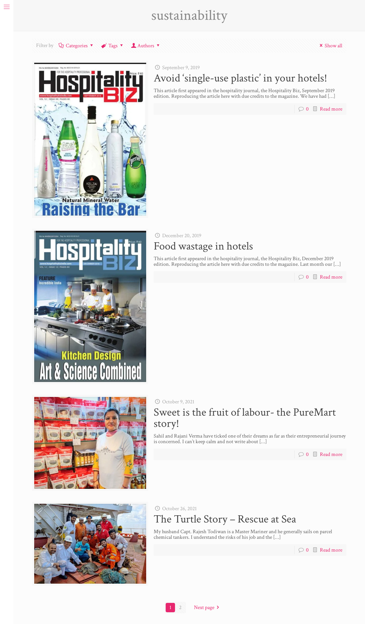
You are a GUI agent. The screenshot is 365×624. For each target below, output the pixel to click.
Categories (77, 45)
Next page (204, 607)
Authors (145, 45)
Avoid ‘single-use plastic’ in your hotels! (240, 78)
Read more (331, 109)
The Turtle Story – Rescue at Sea (225, 519)
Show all (333, 45)
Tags (113, 45)
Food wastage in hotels (203, 246)
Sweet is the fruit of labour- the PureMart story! (245, 418)
